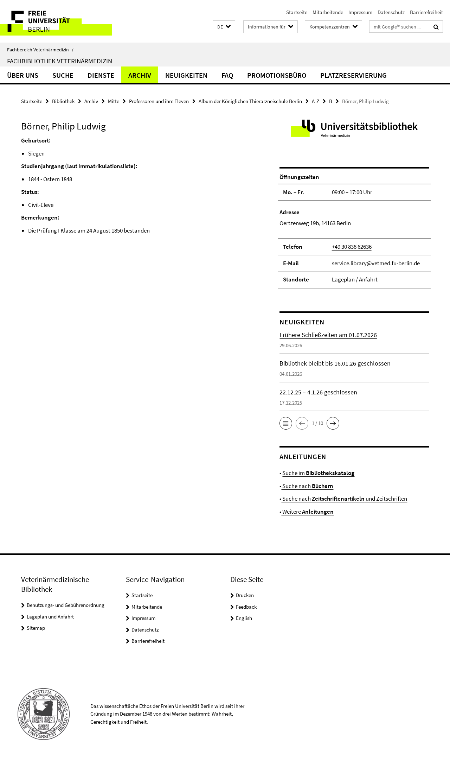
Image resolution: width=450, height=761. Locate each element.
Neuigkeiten (186, 75)
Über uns (22, 75)
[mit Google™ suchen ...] (436, 26)
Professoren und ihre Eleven (159, 101)
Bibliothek (63, 101)
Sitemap (36, 627)
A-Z (315, 101)
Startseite (296, 12)
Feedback (246, 606)
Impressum (360, 12)
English (244, 618)
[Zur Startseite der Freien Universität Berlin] (59, 21)
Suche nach (307, 486)
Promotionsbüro (276, 75)
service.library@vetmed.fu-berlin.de (376, 263)
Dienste (101, 75)
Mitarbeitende (328, 12)
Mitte (113, 101)
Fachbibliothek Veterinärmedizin (59, 61)
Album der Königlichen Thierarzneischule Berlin (250, 101)
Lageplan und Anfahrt (50, 616)
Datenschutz (391, 12)
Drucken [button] (245, 595)
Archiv (139, 75)
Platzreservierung (353, 75)
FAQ (227, 75)
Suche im (318, 473)
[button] (224, 26)
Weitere (307, 511)
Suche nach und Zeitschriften (344, 498)
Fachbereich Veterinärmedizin (40, 49)
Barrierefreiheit (426, 12)
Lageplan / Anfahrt (355, 279)
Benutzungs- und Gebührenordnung (65, 605)
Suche (62, 75)
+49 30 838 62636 (352, 247)
